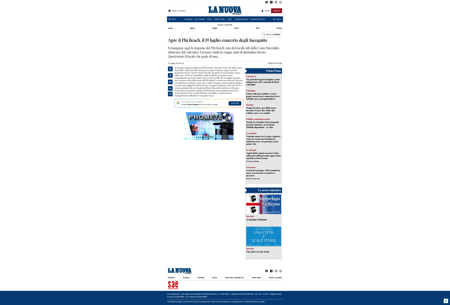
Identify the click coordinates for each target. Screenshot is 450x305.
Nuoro (236, 28)
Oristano (279, 28)
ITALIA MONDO (199, 19)
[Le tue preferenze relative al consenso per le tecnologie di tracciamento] (446, 301)
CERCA (278, 19)
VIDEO (229, 19)
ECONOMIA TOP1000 (257, 19)
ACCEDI (267, 11)
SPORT (209, 19)
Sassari (170, 28)
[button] (209, 126)
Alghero (192, 28)
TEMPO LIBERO (219, 19)
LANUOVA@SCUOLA (241, 19)
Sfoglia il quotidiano (179, 11)
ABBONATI (276, 11)
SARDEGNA (188, 19)
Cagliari (214, 28)
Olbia (257, 28)
